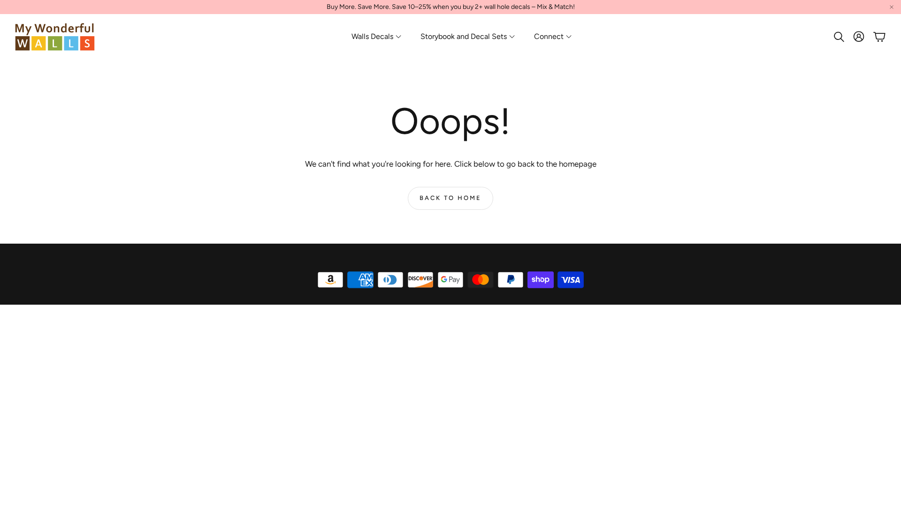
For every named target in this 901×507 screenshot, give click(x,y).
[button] (838, 36)
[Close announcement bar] (892, 7)
